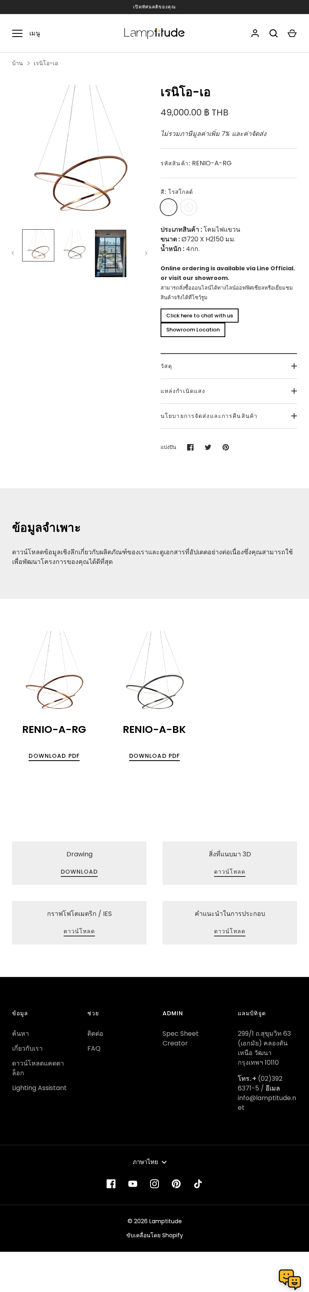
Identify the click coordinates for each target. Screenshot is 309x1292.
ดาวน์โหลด (230, 872)
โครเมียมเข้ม (189, 207)
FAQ (94, 1048)
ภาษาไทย (145, 1162)
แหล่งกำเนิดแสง (183, 391)
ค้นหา (20, 1033)
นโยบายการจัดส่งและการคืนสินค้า (209, 416)
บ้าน (17, 63)
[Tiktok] (198, 1184)
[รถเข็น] (292, 33)
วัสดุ (166, 366)
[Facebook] (111, 1184)
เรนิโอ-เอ (46, 63)
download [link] (79, 872)
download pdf (54, 756)
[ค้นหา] (273, 33)
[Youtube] (133, 1184)
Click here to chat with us (199, 315)
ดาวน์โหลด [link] (79, 931)
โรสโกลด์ (169, 207)
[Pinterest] (176, 1184)
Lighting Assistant (39, 1087)
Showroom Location (193, 329)
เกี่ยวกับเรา (27, 1048)
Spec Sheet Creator (181, 1038)
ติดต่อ (95, 1033)
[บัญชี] (255, 33)
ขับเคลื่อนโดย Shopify (154, 1235)
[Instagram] (154, 1184)
